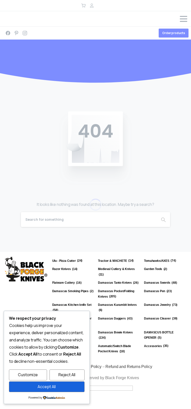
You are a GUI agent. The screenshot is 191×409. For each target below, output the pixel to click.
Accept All (47, 386)
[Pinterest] (16, 33)
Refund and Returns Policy (128, 366)
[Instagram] (25, 33)
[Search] (163, 219)
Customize (28, 374)
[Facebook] (8, 33)
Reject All (66, 374)
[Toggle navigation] (184, 19)
